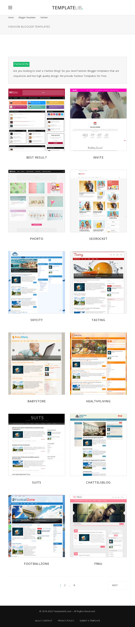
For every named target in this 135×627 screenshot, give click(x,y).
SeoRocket (98, 239)
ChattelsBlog (98, 482)
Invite (98, 157)
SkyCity (36, 320)
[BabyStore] (36, 364)
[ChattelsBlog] (98, 445)
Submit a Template (90, 620)
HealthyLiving (98, 401)
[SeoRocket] (98, 201)
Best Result (36, 157)
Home (11, 17)
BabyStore (36, 401)
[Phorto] (36, 201)
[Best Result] (36, 120)
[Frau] (98, 526)
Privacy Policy (66, 620)
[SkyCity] (36, 282)
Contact (47, 620)
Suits (36, 482)
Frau (98, 564)
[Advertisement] (67, 45)
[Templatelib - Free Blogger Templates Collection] (67, 7)
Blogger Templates (27, 17)
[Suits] (36, 445)
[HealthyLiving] (98, 364)
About (38, 620)
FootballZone (36, 564)
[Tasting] (98, 282)
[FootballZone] (36, 526)
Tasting (98, 320)
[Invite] (98, 120)
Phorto (36, 239)
